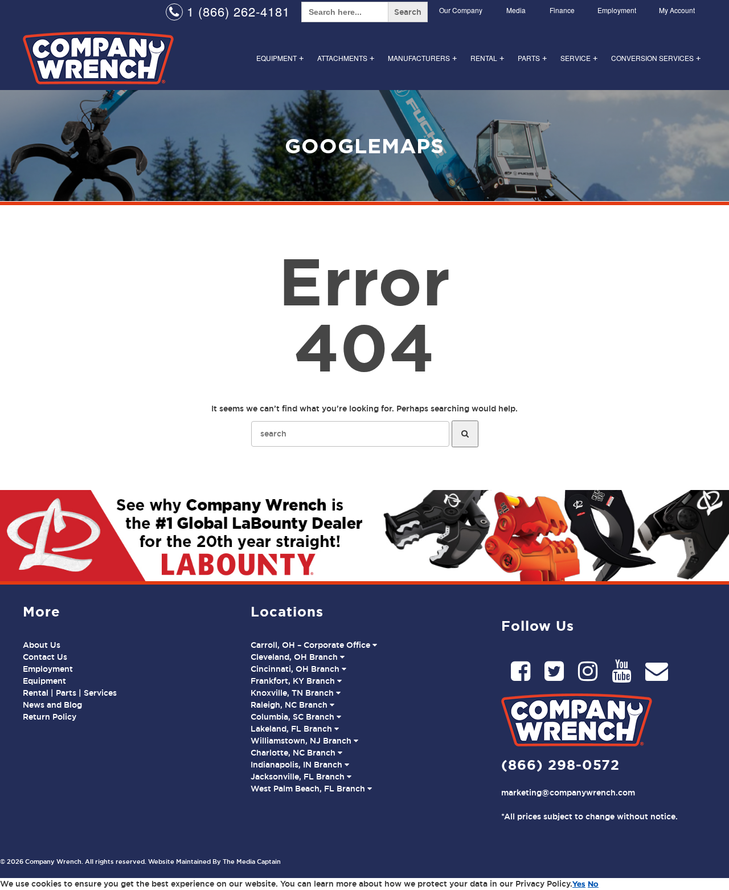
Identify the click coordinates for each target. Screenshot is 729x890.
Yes (578, 884)
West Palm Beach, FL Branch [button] (309, 788)
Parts (532, 58)
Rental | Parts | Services (70, 692)
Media (516, 10)
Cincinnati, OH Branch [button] (296, 668)
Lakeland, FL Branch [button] (292, 728)
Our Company (460, 10)
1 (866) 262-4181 (236, 11)
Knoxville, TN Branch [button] (293, 692)
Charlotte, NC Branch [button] (294, 752)
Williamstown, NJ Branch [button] (302, 740)
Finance (562, 10)
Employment (616, 10)
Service (578, 58)
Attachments (345, 58)
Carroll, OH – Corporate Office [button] (311, 645)
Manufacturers (422, 58)
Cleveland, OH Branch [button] (295, 657)
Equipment (280, 58)
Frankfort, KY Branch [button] (294, 680)
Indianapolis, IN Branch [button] (298, 764)
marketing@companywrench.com (568, 792)
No (593, 884)
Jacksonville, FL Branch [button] (299, 776)
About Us (41, 645)
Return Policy (49, 716)
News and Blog (52, 704)
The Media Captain (252, 861)
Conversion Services (656, 58)
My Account (677, 10)
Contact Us (45, 657)
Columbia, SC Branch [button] (294, 716)
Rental (487, 58)
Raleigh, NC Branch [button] (290, 704)
